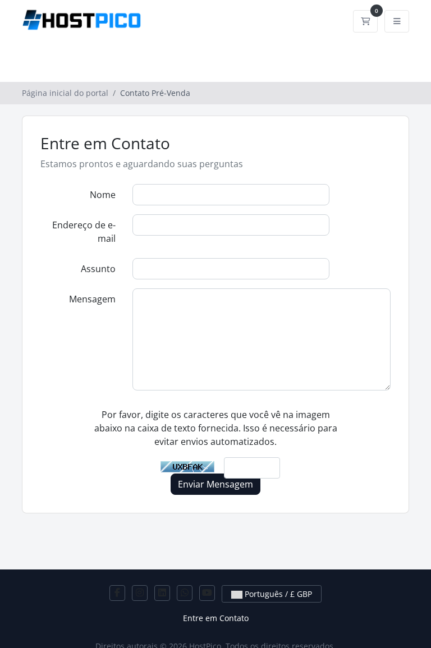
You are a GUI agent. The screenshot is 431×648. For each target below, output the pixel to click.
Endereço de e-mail (84, 232)
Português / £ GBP (277, 594)
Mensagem (92, 299)
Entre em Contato (216, 618)
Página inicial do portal (65, 93)
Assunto (98, 269)
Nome (103, 195)
